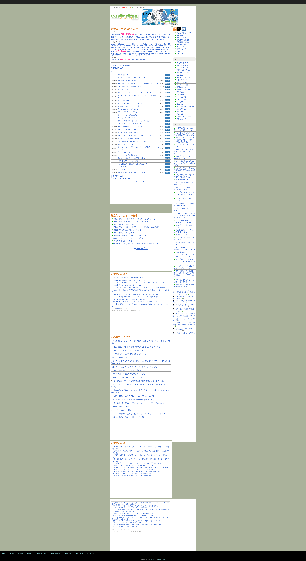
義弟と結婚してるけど (125, 144)
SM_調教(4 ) (133, 44)
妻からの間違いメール (122, 407)
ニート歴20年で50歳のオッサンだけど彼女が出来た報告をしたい (185, 261)
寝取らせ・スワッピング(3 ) (135, 49)
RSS (178, 51)
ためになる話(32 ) (143, 53)
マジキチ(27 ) (159, 51)
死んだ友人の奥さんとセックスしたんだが (129, 377)
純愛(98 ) (134, 53)
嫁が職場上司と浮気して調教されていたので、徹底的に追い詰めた (139, 403)
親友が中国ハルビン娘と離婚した (128, 86)
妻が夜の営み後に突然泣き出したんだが (130, 172)
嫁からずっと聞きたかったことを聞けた (130, 103)
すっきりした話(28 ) (125, 45)
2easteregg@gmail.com (161, 559)
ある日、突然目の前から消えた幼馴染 (126, 370)
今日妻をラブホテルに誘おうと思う (129, 106)
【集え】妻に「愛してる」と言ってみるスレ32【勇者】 (136, 92)
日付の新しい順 (115, 59)
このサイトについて (184, 33)
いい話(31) (151, 37)
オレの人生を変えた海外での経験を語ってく (129, 374)
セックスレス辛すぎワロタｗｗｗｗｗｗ (130, 78)
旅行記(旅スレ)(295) (160, 34)
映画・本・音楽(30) (160, 37)
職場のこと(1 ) (119, 55)
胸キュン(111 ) (151, 47)
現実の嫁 (120, 170)
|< (112, 71)
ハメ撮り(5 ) (115, 49)
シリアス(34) (144, 37)
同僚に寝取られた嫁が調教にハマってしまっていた (133, 219)
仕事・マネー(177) (119, 36)
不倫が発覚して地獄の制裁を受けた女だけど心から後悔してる (136, 347)
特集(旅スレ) (181, 44)
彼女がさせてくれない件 (125, 118)
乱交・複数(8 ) (159, 45)
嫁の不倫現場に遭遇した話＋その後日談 (128, 417)
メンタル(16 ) (127, 55)
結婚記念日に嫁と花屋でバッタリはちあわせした (133, 135)
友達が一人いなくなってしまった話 (127, 238)
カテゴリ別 (180, 47)
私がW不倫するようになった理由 (128, 161)
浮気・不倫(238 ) (141, 47)
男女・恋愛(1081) (183, 65)
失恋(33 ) (129, 53)
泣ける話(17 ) (123, 49)
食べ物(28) (132, 39)
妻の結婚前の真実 (181, 179)
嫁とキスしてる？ (123, 152)
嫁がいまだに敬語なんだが (126, 80)
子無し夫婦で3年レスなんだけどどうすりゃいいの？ (134, 141)
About (12, 553)
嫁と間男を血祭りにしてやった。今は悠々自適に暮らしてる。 (136, 367)
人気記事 (180, 35)
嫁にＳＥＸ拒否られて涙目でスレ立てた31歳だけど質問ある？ (138, 95)
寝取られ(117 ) (159, 44)
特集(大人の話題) (183, 40)
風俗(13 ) (166, 45)
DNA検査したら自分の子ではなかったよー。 (129, 354)
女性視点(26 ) (143, 51)
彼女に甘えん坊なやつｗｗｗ (127, 129)
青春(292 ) (116, 45)
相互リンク (180, 53)
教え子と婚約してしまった (122, 357)
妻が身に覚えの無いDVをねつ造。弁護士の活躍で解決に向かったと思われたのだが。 (185, 215)
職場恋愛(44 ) (151, 51)
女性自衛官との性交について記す (126, 224)
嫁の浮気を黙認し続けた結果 (127, 132)
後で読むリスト (182, 49)
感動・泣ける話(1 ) (120, 53)
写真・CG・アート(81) (131, 36)
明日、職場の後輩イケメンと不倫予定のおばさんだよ (134, 400)
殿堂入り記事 (181, 37)
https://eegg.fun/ (153, 559)
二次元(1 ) (163, 49)
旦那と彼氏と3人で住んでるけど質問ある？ (132, 164)
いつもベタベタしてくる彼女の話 (128, 124)
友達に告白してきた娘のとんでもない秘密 (129, 222)
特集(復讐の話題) (183, 42)
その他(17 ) (114, 44)
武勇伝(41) (123, 37)
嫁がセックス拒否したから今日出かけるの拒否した (134, 121)
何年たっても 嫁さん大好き (126, 112)
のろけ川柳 (121, 167)
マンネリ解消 (122, 75)
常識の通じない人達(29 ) (148, 44)
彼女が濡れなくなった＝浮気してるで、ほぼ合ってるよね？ (137, 83)
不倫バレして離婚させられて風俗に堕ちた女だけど (132, 350)
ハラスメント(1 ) (131, 47)
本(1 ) (138, 44)
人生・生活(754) (139, 34)
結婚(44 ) (158, 47)
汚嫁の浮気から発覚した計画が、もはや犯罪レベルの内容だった (138, 227)
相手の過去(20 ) (122, 44)
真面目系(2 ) (147, 55)
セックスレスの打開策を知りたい (128, 155)
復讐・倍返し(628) (149, 34)
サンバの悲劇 (122, 89)
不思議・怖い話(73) (153, 36)
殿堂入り (30, 553)
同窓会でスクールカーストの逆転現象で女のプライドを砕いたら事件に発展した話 (185, 140)
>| (118, 71)
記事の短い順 (142, 59)
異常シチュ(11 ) (122, 47)
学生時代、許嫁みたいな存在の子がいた (128, 235)
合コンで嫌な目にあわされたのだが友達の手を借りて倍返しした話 (139, 414)
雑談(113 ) (146, 49)
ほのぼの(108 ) (152, 53)
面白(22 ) (151, 45)
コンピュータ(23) (159, 39)
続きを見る (142, 248)
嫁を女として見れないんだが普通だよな (130, 158)
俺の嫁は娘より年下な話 (122, 233)
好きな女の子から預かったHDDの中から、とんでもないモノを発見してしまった (184, 254)
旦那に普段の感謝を (124, 100)
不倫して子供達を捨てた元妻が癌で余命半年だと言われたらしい (185, 170)
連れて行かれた (181, 235)
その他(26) (138, 39)
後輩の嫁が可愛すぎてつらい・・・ (129, 126)
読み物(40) (129, 37)
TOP (5, 553)
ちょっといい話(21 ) (137, 55)
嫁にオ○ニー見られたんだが (127, 115)
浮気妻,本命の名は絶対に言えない (126, 230)
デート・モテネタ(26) (148, 39)
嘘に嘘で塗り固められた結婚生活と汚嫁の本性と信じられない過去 (139, 381)
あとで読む (167, 74)
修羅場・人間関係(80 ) (133, 51)
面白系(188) (181, 75)
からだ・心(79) (143, 36)
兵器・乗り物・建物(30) (185, 107)
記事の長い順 (134, 59)
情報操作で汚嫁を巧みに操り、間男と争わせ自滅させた (134, 244)
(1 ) (128, 44)
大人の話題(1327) (115, 34)
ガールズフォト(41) (184, 89)
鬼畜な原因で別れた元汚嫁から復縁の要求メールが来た (134, 396)
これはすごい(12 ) (155, 49)
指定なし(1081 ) (144, 45)
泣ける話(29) (124, 39)
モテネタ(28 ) (135, 45)
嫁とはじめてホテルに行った (127, 109)
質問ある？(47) (163, 36)
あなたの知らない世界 (122, 241)
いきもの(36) (136, 37)
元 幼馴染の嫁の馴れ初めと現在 (128, 138)
